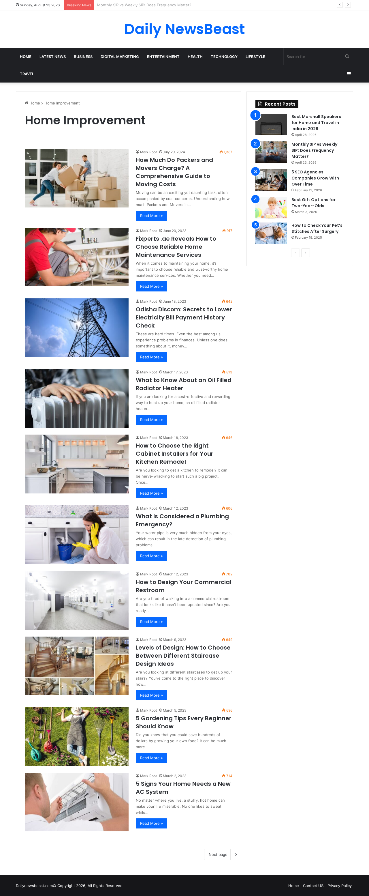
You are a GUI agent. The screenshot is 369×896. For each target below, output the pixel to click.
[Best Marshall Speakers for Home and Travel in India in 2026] (271, 124)
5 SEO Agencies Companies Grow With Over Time (142, 5)
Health (195, 56)
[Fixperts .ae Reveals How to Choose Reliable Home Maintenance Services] (77, 257)
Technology (224, 56)
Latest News (52, 56)
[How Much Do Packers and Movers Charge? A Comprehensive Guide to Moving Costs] (77, 178)
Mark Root (148, 152)
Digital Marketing (120, 56)
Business (83, 56)
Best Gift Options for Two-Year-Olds (313, 203)
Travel (27, 74)
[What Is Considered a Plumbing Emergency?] (77, 534)
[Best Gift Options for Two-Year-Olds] (271, 207)
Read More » (151, 215)
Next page (218, 854)
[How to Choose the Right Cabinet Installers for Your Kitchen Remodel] (77, 464)
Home (25, 56)
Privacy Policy (339, 885)
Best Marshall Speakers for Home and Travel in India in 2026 (316, 123)
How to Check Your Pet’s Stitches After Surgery (316, 228)
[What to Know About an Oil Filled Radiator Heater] (77, 398)
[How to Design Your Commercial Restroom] (77, 600)
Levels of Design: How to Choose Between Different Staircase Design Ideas (183, 656)
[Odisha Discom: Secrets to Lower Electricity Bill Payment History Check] (77, 327)
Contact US (313, 885)
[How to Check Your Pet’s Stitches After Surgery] (271, 233)
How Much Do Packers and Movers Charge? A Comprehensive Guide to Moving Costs (174, 172)
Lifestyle (255, 56)
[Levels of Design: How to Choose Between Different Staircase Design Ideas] (77, 666)
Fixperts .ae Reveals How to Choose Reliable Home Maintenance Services (176, 247)
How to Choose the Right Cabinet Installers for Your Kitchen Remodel (174, 454)
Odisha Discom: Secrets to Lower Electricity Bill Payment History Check (184, 317)
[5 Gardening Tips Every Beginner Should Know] (77, 736)
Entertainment (163, 56)
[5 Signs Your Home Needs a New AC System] (77, 802)
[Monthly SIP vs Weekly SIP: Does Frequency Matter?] (271, 152)
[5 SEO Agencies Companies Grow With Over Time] (271, 180)
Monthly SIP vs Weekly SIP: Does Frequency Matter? (314, 150)
